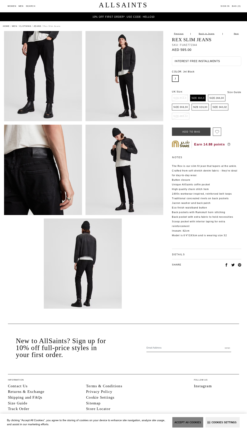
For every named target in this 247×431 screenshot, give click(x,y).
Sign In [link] (225, 6)
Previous (179, 34)
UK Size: (177, 91)
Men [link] (14, 26)
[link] (12, 6)
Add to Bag (191, 131)
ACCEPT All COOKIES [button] (187, 422)
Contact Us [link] (18, 386)
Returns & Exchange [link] (26, 391)
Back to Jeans (207, 34)
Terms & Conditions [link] (104, 386)
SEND (227, 348)
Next (236, 34)
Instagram (203, 386)
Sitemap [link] (93, 403)
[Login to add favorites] (217, 132)
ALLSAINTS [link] (123, 5)
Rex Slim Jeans (191, 39)
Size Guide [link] (234, 92)
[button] (223, 422)
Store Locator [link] (98, 409)
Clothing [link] (25, 26)
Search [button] (30, 6)
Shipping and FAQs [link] (25, 397)
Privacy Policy (99, 391)
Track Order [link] (18, 409)
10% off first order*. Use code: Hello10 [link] (123, 16)
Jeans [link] (37, 26)
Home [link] (6, 26)
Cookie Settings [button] (100, 397)
